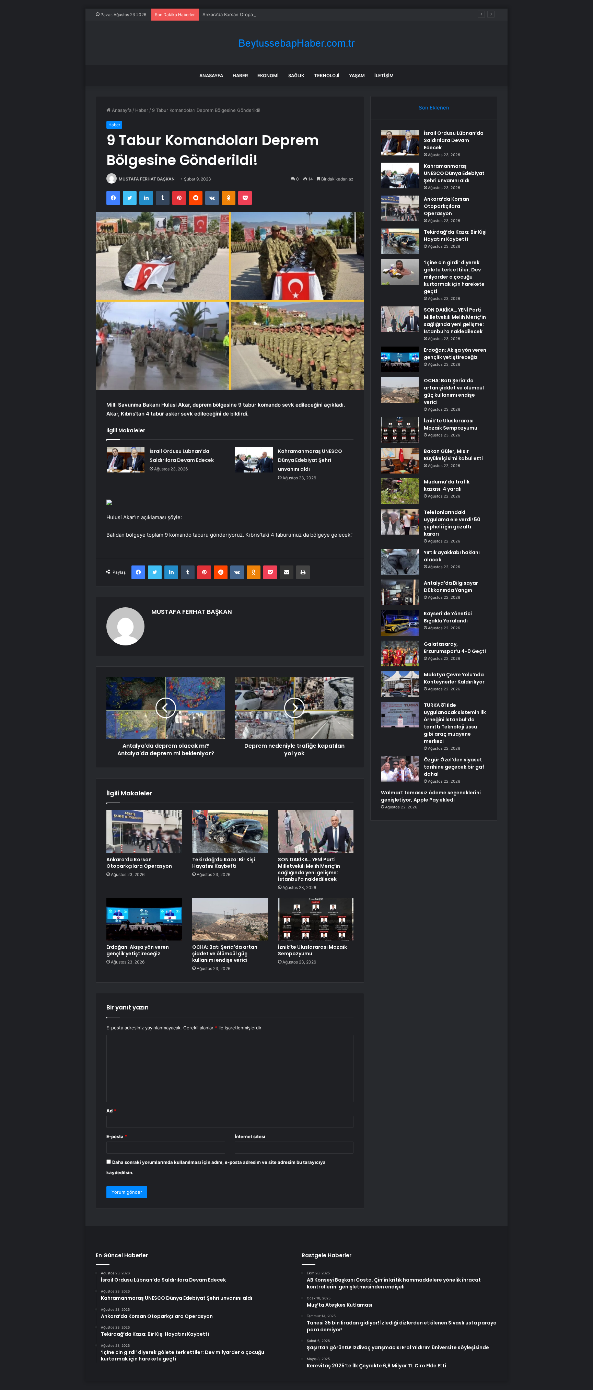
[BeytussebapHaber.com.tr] (296, 43)
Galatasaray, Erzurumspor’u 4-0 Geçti (455, 648)
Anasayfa (211, 75)
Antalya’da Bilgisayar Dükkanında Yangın (451, 587)
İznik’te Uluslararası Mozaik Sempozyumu (312, 950)
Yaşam (357, 75)
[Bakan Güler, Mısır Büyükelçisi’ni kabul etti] (400, 461)
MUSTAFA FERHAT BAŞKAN (147, 179)
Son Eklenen (434, 107)
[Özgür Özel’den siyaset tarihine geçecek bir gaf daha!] (400, 769)
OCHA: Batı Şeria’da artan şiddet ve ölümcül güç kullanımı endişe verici (224, 953)
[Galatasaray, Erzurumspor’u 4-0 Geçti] (400, 653)
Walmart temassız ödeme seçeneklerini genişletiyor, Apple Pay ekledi (431, 796)
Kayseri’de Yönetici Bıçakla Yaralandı (448, 617)
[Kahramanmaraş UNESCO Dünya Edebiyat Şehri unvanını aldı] (254, 459)
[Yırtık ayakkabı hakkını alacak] (400, 562)
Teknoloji (326, 75)
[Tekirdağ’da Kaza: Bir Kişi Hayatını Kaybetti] (230, 831)
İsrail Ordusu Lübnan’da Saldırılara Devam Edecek (454, 140)
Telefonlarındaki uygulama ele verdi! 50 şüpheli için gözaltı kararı (452, 523)
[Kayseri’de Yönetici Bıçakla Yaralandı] (400, 623)
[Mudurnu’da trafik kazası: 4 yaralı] (400, 491)
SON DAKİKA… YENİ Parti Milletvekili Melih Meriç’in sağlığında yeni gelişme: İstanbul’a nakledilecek (309, 869)
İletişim (384, 75)
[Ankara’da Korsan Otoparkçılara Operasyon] (144, 831)
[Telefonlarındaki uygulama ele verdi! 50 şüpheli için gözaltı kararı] (400, 522)
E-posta (116, 1136)
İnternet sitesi (250, 1136)
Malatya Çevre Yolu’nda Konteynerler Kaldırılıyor (454, 678)
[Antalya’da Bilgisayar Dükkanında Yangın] (400, 592)
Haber (240, 75)
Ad (111, 1110)
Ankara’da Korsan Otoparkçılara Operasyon (247, 14)
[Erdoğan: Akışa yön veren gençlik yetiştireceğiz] (144, 919)
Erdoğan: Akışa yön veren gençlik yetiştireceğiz (137, 950)
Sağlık (296, 75)
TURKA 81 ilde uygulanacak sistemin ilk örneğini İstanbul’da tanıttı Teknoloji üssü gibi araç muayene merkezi (455, 723)
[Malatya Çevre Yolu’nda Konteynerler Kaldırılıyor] (400, 684)
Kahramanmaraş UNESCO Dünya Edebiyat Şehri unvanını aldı (310, 460)
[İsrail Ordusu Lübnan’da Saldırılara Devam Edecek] (125, 459)
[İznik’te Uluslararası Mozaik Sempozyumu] (315, 919)
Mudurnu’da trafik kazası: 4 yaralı (446, 485)
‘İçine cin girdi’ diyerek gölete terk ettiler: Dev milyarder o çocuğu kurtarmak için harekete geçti (454, 277)
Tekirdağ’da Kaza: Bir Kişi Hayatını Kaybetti (223, 862)
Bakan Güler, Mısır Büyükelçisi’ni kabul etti (453, 455)
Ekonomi (268, 75)
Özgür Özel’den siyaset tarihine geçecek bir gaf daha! (454, 767)
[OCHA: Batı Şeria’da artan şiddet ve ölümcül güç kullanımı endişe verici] (230, 919)
